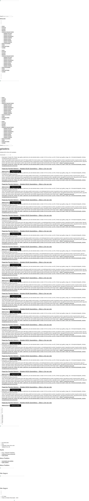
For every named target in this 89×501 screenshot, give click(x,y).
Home (3, 26)
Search (1, 16)
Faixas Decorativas (6, 43)
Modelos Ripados (7, 40)
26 (2, 420)
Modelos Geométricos (8, 36)
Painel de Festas (5, 46)
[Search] (12, 16)
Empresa (4, 27)
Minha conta (2, 18)
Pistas (3, 44)
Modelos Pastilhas (8, 37)
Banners (4, 30)
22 (2, 415)
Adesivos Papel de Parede (8, 32)
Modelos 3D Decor (8, 33)
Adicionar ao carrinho (15, 171)
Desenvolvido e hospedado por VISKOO (9, 500)
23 (2, 416)
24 (2, 417)
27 (2, 422)
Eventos (3, 29)
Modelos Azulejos (7, 34)
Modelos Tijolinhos (8, 42)
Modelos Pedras (7, 39)
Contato (3, 47)
